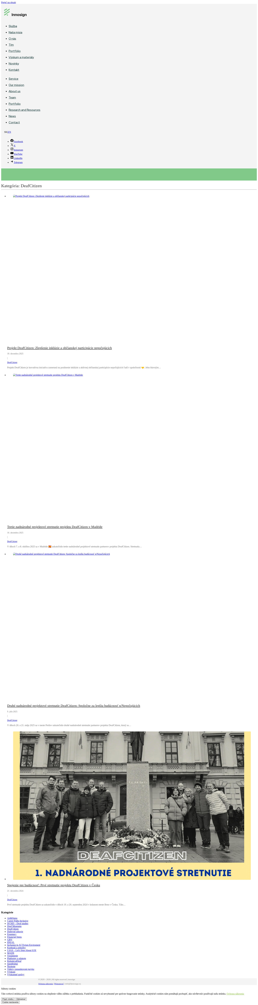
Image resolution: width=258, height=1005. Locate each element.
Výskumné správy (15, 974)
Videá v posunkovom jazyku (20, 969)
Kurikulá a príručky (16, 947)
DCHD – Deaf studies (17, 923)
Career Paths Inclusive (17, 921)
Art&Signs (12, 918)
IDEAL (10, 942)
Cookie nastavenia (10, 1002)
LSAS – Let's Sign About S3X (21, 950)
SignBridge (12, 964)
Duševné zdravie (15, 931)
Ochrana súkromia (45, 984)
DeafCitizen (12, 362)
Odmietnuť (21, 999)
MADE (10, 953)
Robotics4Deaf (14, 961)
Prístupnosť (59, 984)
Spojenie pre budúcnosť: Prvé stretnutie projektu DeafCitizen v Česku (53, 885)
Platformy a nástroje (16, 958)
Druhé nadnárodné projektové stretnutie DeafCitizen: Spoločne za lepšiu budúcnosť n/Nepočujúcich (73, 705)
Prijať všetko (7, 999)
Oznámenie (12, 955)
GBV (9, 939)
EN (9, 132)
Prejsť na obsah (8, 2)
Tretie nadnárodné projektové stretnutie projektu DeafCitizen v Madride (54, 527)
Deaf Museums (14, 926)
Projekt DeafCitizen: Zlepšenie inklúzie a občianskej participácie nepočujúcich (59, 348)
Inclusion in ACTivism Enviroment (23, 945)
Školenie (11, 966)
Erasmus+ (12, 934)
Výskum (11, 972)
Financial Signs (14, 937)
